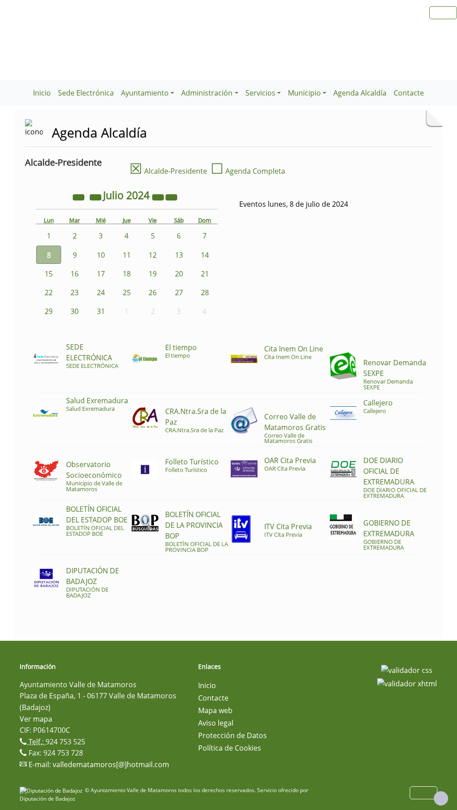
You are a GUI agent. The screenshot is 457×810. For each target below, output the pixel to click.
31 (101, 311)
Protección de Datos (232, 735)
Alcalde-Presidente (168, 171)
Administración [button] (207, 93)
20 (179, 274)
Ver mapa (36, 719)
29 (49, 311)
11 (127, 255)
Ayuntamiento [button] (145, 93)
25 (127, 292)
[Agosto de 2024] (171, 196)
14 (205, 255)
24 (101, 292)
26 (153, 292)
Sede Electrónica (86, 93)
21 (205, 274)
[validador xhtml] (407, 683)
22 (49, 292)
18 (127, 274)
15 (49, 274)
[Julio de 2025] (159, 196)
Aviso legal (215, 723)
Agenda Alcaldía (359, 93)
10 (101, 255)
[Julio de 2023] (79, 196)
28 (205, 292)
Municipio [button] (304, 93)
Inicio (42, 93)
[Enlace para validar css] (406, 669)
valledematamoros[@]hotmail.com (111, 764)
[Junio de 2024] (96, 196)
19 (153, 274)
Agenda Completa (248, 171)
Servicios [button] (260, 93)
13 (179, 255)
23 (75, 292)
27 (179, 292)
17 (101, 274)
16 (75, 274)
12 (153, 255)
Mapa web (215, 710)
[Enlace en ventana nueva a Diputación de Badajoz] (52, 790)
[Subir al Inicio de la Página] (441, 798)
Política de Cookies (229, 748)
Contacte (409, 93)
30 (75, 311)
